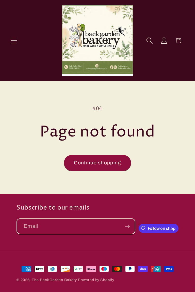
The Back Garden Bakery (54, 280)
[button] (14, 40)
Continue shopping (97, 162)
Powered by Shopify (96, 280)
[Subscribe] (127, 226)
